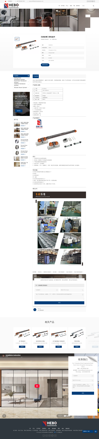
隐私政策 (67, 428)
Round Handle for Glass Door (24, 140)
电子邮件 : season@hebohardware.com (83, 370)
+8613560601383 (20, 1)
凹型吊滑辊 (77, 341)
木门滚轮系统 (35, 430)
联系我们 (10, 1)
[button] (86, 338)
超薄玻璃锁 (58, 430)
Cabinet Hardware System (19, 84)
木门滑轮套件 (22, 341)
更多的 (22, 346)
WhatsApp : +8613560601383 (83, 372)
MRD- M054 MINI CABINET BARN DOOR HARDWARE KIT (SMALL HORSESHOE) (25, 135)
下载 (74, 5)
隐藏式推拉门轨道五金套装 (24, 163)
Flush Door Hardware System (20, 81)
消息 (49, 428)
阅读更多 (23, 125)
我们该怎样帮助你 (21, 97)
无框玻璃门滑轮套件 (42, 285)
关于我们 (63, 5)
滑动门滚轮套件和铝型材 (67, 430)
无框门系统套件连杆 (43, 430)
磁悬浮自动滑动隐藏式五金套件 (24, 157)
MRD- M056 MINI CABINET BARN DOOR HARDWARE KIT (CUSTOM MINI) (25, 123)
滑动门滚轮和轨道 (27, 430)
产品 (67, 5)
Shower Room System (20, 87)
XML (63, 428)
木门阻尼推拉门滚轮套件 (59, 341)
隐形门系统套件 (51, 430)
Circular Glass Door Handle (24, 152)
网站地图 (54, 428)
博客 (59, 428)
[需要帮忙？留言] (95, 431)
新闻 (71, 5)
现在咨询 (46, 64)
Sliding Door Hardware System (19, 78)
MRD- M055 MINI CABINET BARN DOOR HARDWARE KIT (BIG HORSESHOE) (25, 129)
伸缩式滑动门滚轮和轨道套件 (79, 430)
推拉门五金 (20, 430)
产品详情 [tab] (35, 76)
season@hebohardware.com (36, 1)
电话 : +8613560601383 (82, 368)
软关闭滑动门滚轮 (40, 341)
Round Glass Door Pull (24, 146)
